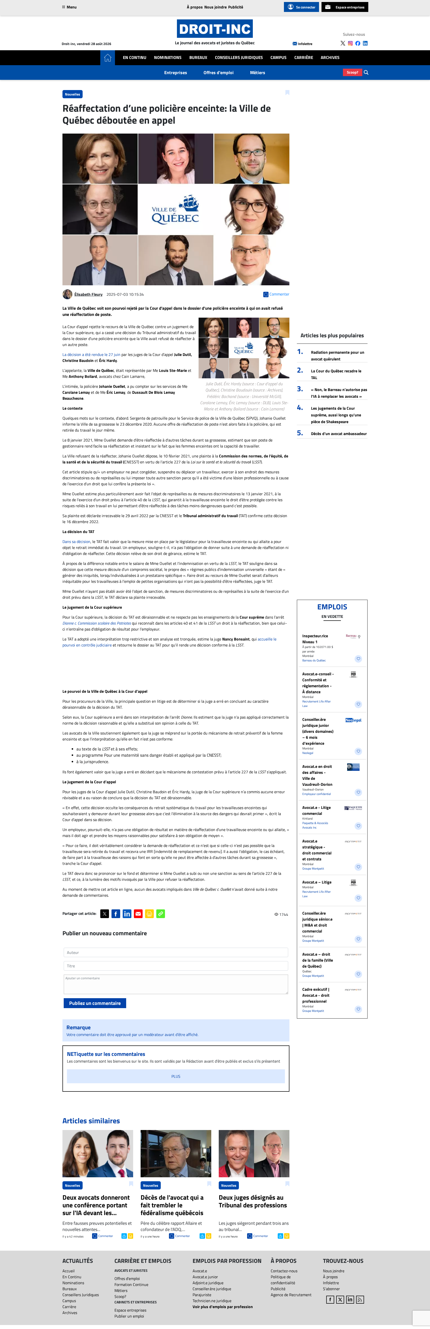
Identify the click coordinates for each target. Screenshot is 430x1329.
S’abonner (331, 1289)
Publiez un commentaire (95, 1003)
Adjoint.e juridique (208, 1283)
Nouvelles (72, 94)
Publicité (235, 7)
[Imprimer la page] (149, 913)
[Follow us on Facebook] (358, 43)
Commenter (105, 1235)
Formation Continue (131, 1284)
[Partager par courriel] (138, 913)
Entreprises (175, 72)
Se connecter (305, 7)
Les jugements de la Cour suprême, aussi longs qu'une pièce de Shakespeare (336, 415)
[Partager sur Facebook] (115, 913)
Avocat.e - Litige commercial (316, 810)
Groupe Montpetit (313, 868)
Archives (330, 57)
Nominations (167, 57)
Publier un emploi (129, 1316)
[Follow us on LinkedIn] (365, 43)
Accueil (68, 1271)
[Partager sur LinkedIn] (127, 913)
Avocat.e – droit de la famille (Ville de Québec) (317, 960)
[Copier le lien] (160, 913)
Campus (278, 57)
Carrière (303, 57)
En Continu (134, 57)
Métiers (257, 72)
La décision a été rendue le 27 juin (91, 354)
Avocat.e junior (205, 1277)
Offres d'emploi (219, 72)
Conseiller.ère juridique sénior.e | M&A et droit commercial (317, 922)
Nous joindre (215, 7)
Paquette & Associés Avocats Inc (315, 825)
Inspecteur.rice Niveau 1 (315, 639)
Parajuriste (202, 1295)
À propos (195, 7)
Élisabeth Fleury (88, 294)
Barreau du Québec (314, 660)
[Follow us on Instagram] (350, 43)
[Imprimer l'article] (130, 1235)
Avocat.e (200, 1271)
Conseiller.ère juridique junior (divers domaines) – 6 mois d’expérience (317, 731)
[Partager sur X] (104, 913)
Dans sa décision (76, 541)
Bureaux (198, 57)
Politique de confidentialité (283, 1280)
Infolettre (305, 43)
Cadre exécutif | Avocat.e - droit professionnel (315, 995)
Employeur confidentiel (316, 793)
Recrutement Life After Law (316, 703)
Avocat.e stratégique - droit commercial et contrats (316, 850)
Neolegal (307, 752)
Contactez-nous (284, 1271)
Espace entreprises (350, 7)
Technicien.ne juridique (212, 1301)
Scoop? (352, 72)
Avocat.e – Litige (316, 882)
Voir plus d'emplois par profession (223, 1307)
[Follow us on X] (343, 43)
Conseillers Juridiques (239, 57)
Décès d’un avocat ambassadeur (339, 434)
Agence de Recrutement (291, 1295)
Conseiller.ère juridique (212, 1289)
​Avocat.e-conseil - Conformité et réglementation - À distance (318, 683)
